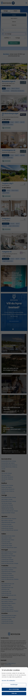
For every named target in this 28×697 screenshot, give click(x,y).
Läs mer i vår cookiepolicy (8, 680)
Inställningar (14, 684)
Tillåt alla (14, 693)
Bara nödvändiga (14, 689)
